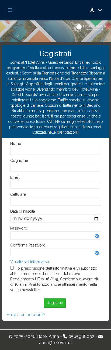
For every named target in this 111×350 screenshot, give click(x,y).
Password (18, 228)
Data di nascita (22, 211)
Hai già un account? (26, 314)
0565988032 (81, 336)
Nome (15, 143)
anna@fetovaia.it (55, 342)
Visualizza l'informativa (29, 262)
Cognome (19, 160)
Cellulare (18, 194)
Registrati (55, 303)
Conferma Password (28, 245)
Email (15, 177)
